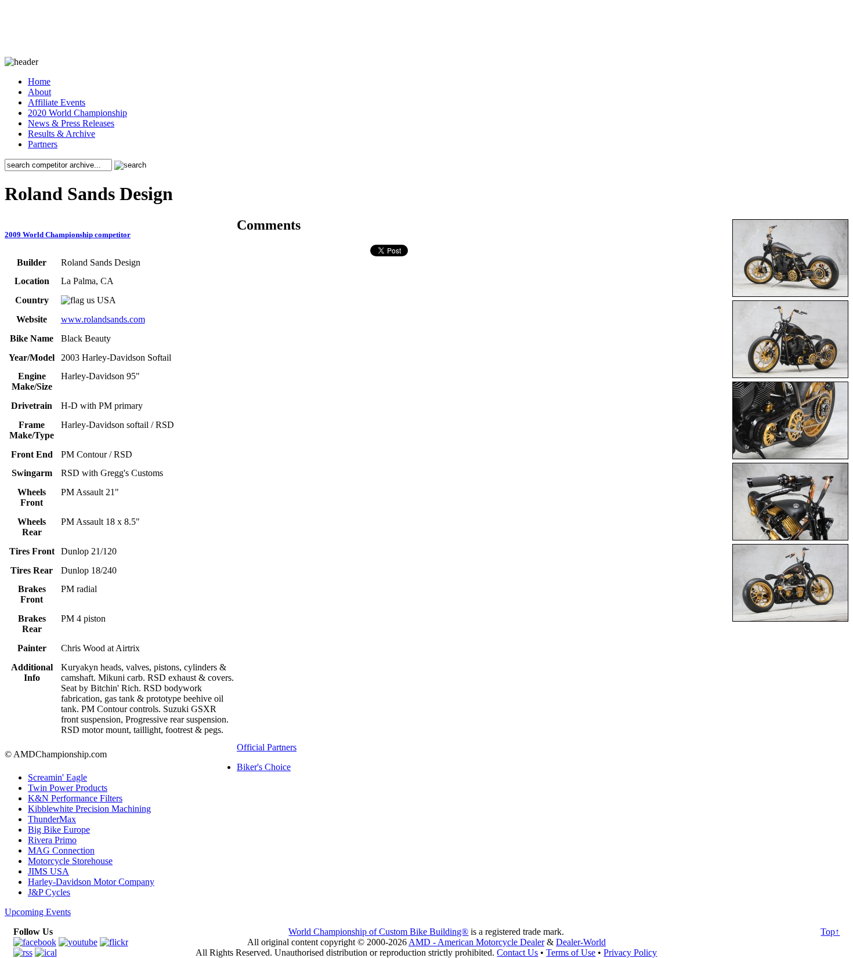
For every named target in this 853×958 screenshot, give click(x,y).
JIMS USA (48, 871)
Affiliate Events (56, 102)
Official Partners (267, 747)
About (39, 92)
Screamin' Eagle (57, 777)
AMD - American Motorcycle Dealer (476, 942)
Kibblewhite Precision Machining (89, 809)
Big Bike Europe (59, 829)
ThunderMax (52, 819)
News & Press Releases (71, 123)
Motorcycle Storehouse (70, 861)
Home (39, 81)
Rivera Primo (52, 840)
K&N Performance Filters (75, 798)
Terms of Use (570, 952)
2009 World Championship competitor (68, 234)
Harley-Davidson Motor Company (91, 882)
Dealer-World (581, 942)
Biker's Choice (264, 767)
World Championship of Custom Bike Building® (378, 932)
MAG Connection (61, 850)
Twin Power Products (67, 788)
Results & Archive (61, 134)
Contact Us (517, 952)
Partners (42, 144)
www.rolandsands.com (103, 319)
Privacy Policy (630, 952)
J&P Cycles (49, 892)
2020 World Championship (77, 113)
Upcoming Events (38, 912)
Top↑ (830, 932)
